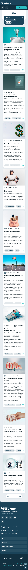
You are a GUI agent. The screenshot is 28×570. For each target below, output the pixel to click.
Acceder (21, 8)
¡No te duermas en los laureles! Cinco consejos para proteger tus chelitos (13, 476)
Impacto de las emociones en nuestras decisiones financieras (13, 329)
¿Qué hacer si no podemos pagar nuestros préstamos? (12, 232)
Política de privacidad (17, 567)
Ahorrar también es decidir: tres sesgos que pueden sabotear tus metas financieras (13, 49)
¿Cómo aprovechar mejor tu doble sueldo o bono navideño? (12, 144)
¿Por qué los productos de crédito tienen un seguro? (12, 190)
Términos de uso (9, 567)
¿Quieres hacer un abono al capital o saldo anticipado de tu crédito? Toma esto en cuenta (13, 431)
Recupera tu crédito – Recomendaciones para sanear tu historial (13, 276)
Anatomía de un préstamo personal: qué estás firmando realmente (13, 95)
